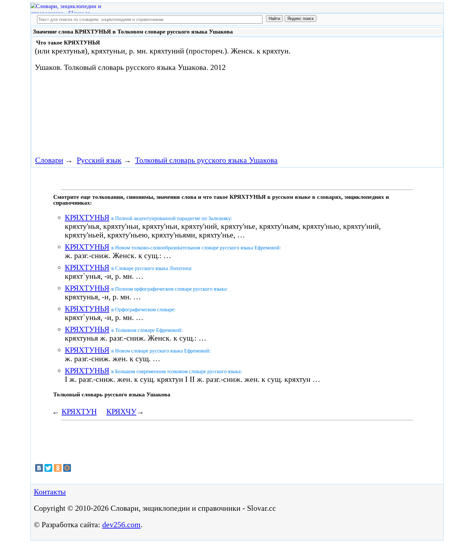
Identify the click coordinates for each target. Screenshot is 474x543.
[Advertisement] (348, 91)
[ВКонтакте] (39, 468)
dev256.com (121, 524)
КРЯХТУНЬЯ (87, 217)
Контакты (50, 492)
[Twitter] (48, 468)
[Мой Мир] (67, 468)
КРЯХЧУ (121, 411)
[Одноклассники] (58, 468)
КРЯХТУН (79, 411)
